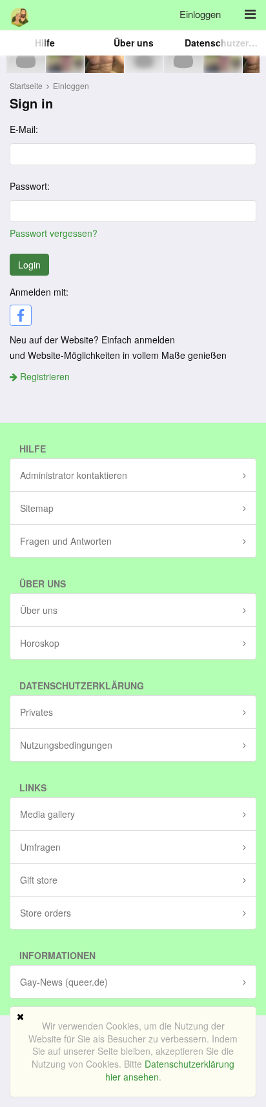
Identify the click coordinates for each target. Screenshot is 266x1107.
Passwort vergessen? (53, 233)
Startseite (26, 85)
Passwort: (30, 185)
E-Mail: (24, 129)
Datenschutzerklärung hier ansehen (170, 1070)
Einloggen (200, 14)
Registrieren (43, 376)
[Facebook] (21, 315)
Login (29, 264)
